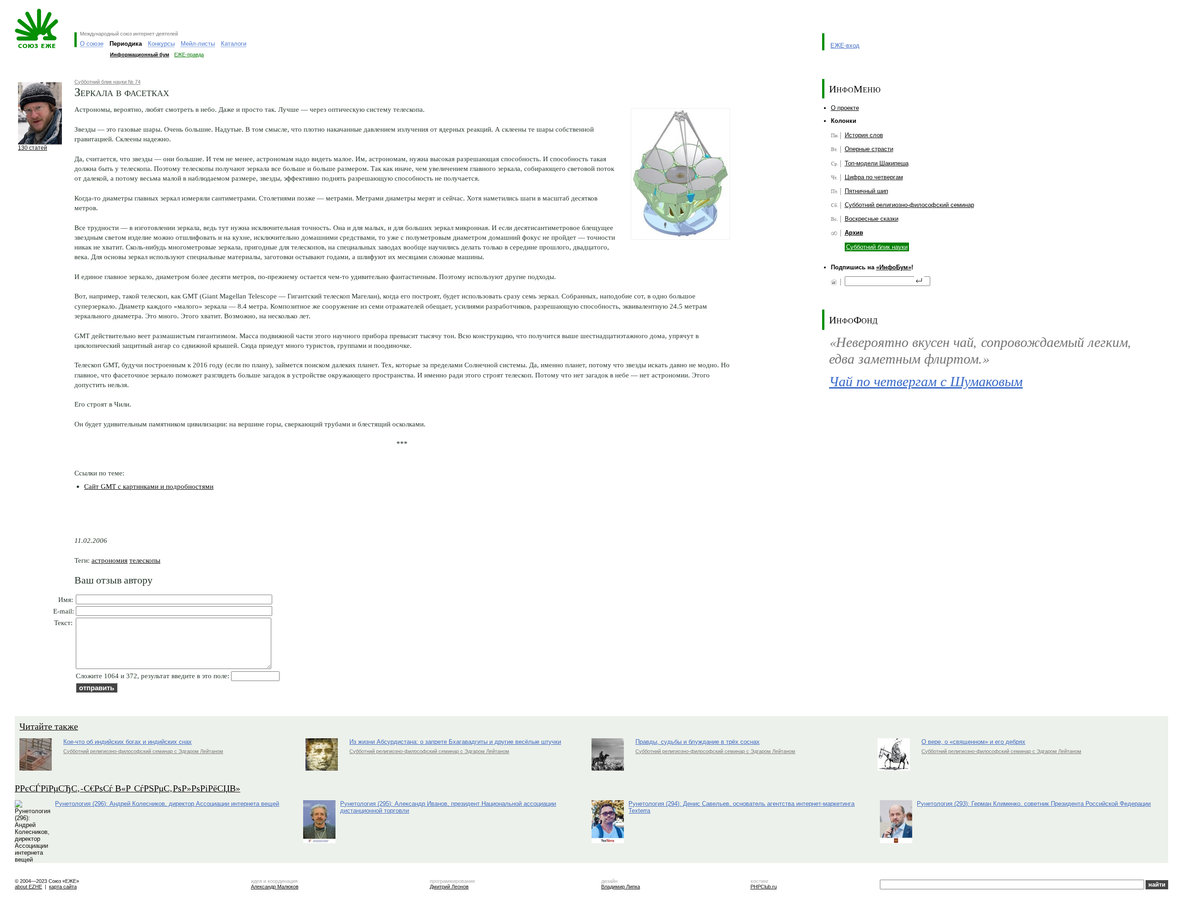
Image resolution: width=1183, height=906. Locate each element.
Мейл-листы (198, 43)
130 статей (32, 148)
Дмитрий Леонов (449, 886)
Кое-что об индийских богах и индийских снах (127, 741)
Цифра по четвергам (874, 177)
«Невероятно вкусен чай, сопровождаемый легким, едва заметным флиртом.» (980, 349)
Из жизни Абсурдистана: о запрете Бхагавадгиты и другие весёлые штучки (455, 741)
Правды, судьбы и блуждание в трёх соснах (697, 741)
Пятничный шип (866, 191)
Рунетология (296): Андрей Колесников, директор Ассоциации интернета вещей (167, 803)
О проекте (845, 107)
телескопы (144, 560)
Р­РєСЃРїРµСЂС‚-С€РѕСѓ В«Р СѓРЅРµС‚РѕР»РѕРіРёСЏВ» (127, 788)
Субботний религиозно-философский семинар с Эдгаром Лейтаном (143, 751)
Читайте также (48, 726)
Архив (854, 232)
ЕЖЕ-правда (189, 54)
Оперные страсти (869, 149)
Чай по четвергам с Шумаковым (926, 380)
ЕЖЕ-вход (845, 45)
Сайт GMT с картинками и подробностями (148, 486)
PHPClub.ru (763, 886)
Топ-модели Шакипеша (877, 163)
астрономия (109, 560)
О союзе (92, 43)
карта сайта (63, 886)
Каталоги (233, 43)
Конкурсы (161, 43)
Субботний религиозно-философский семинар (909, 204)
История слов (864, 135)
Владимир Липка (620, 886)
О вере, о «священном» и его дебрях (973, 741)
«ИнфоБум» (893, 267)
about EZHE (28, 886)
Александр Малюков (275, 886)
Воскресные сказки (871, 218)
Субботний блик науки (877, 246)
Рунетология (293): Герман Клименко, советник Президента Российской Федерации (1034, 803)
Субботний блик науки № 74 (107, 82)
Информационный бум (139, 54)
